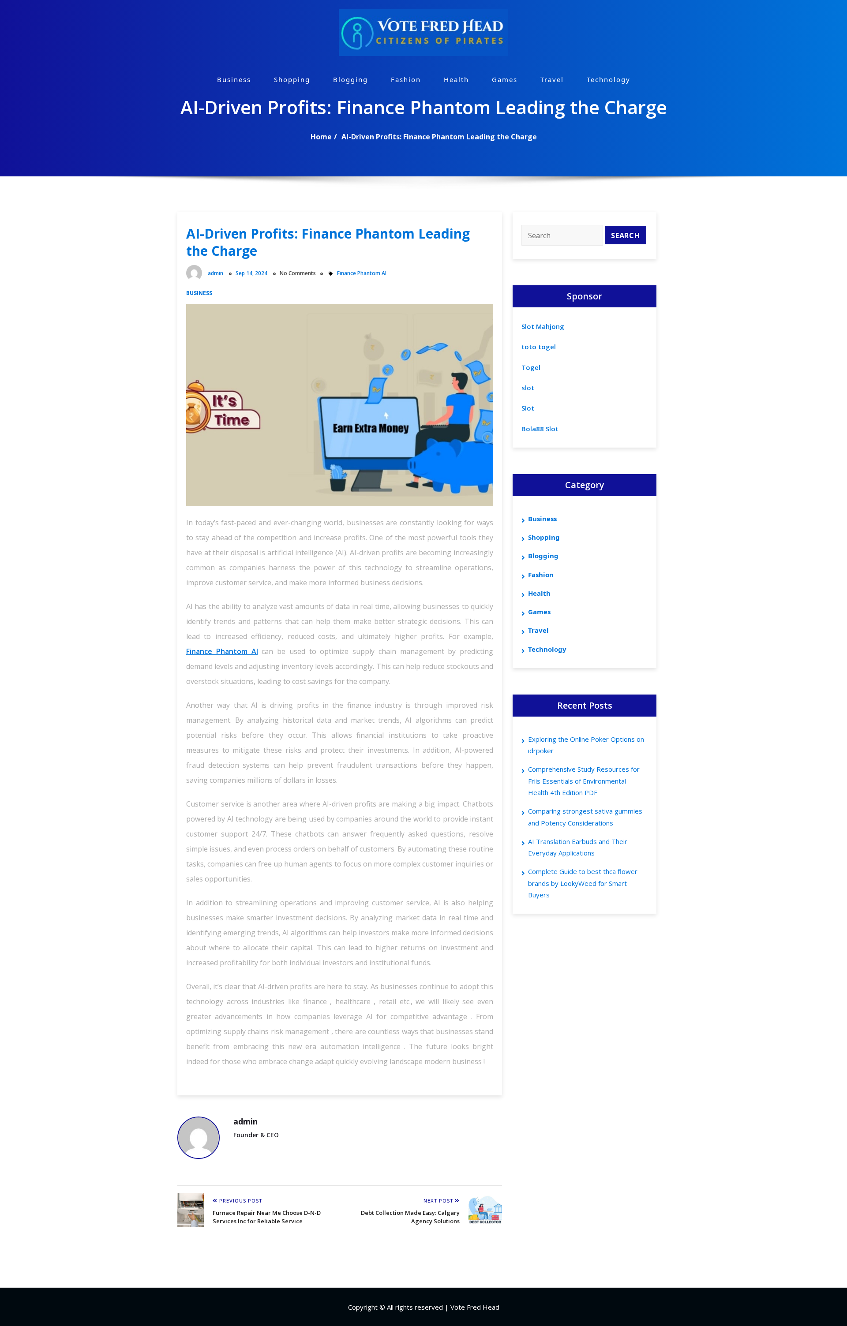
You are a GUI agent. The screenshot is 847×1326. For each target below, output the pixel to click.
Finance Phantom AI (361, 273)
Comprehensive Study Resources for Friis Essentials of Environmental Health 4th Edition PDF (584, 781)
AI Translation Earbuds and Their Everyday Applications (577, 847)
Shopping (292, 79)
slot (527, 387)
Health (456, 79)
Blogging (350, 79)
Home (321, 137)
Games (504, 79)
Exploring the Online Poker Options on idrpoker (586, 745)
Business (234, 79)
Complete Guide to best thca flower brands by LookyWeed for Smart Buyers (582, 883)
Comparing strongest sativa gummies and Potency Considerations (585, 817)
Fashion (406, 79)
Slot (527, 407)
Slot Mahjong (542, 326)
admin (215, 273)
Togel (530, 367)
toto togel (538, 346)
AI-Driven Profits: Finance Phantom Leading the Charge (439, 137)
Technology (608, 79)
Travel (552, 79)
